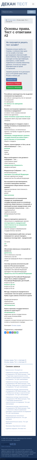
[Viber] (13, 332)
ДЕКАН (14, 4)
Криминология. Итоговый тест (14, 370)
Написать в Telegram (13, 83)
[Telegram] (17, 332)
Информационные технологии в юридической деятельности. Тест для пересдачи (16, 417)
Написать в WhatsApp (14, 87)
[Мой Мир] (10, 332)
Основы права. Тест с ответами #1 (15, 360)
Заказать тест (11, 79)
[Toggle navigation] (33, 4)
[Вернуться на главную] (6, 20)
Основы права (12, 20)
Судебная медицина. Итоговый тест (16, 428)
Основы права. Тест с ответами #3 (15, 362)
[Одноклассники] (8, 332)
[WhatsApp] (15, 332)
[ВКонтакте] (5, 332)
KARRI (8, 444)
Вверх (3, 459)
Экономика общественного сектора (16, 426)
